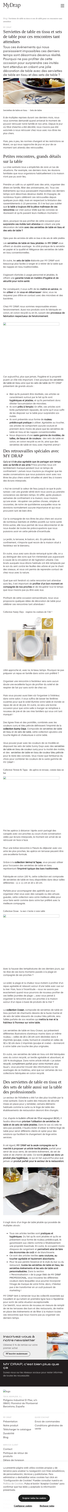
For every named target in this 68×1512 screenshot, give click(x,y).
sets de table (41, 382)
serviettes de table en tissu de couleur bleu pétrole (36, 752)
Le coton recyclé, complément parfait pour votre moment (32, 1063)
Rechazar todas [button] (47, 1506)
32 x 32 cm (9, 1043)
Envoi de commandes (47, 1421)
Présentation (10, 1421)
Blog (5, 18)
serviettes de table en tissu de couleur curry (33, 747)
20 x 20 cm (29, 1036)
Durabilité (8, 1433)
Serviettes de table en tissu (15, 110)
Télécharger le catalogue (17, 1429)
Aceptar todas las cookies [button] (34, 1498)
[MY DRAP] (11, 5)
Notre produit (10, 1425)
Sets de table (36, 110)
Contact (7, 1449)
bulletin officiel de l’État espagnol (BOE (39, 1118)
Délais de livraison (13, 1460)
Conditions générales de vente (49, 1427)
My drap (7, 27)
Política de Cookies (13, 1483)
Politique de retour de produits (15, 1454)
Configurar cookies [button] (23, 1506)
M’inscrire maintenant (17, 1354)
